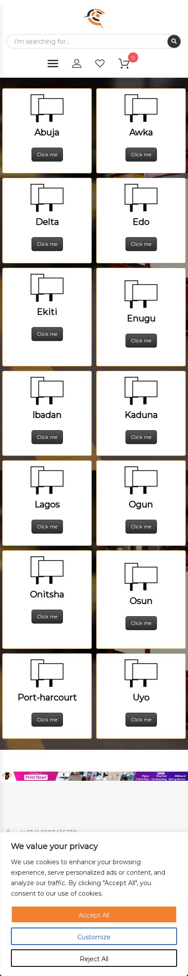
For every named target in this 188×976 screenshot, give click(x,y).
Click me (47, 155)
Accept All (94, 915)
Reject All (94, 959)
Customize (94, 937)
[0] (129, 65)
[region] (94, 904)
